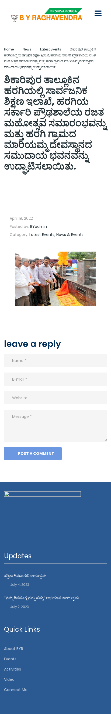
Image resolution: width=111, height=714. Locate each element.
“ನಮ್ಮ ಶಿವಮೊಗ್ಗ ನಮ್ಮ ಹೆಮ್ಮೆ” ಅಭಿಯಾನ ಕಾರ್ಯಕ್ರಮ (41, 598)
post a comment (36, 453)
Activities (12, 669)
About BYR (13, 649)
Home (9, 49)
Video (9, 679)
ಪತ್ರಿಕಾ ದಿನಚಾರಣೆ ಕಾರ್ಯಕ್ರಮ (25, 575)
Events (10, 659)
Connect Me (15, 690)
